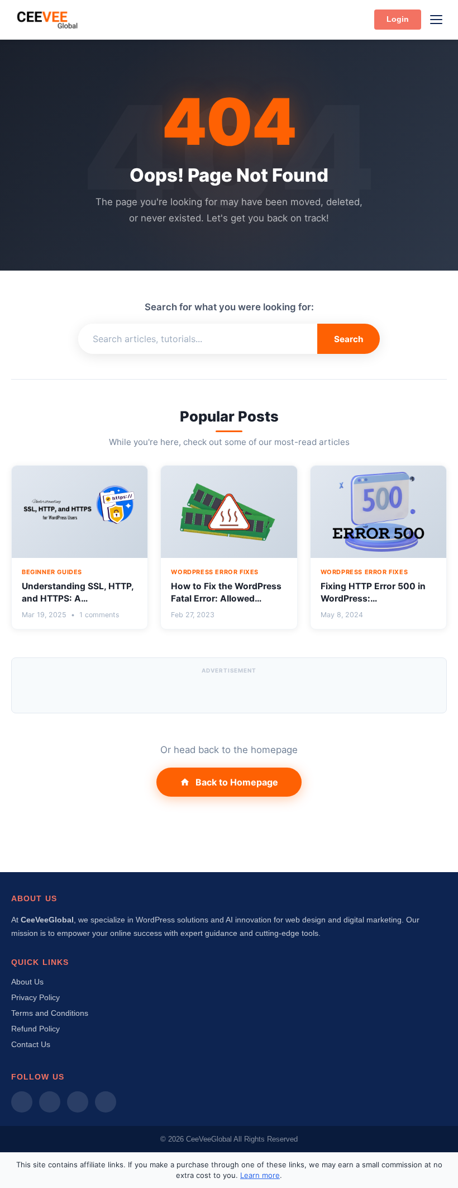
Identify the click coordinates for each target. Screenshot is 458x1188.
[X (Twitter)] (77, 1102)
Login (398, 19)
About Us (27, 981)
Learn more (260, 1175)
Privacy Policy (35, 997)
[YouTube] (105, 1102)
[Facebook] (49, 1102)
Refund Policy (35, 1028)
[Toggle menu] (436, 19)
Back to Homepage (236, 782)
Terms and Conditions (49, 1013)
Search (348, 339)
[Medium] (21, 1102)
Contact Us (30, 1044)
